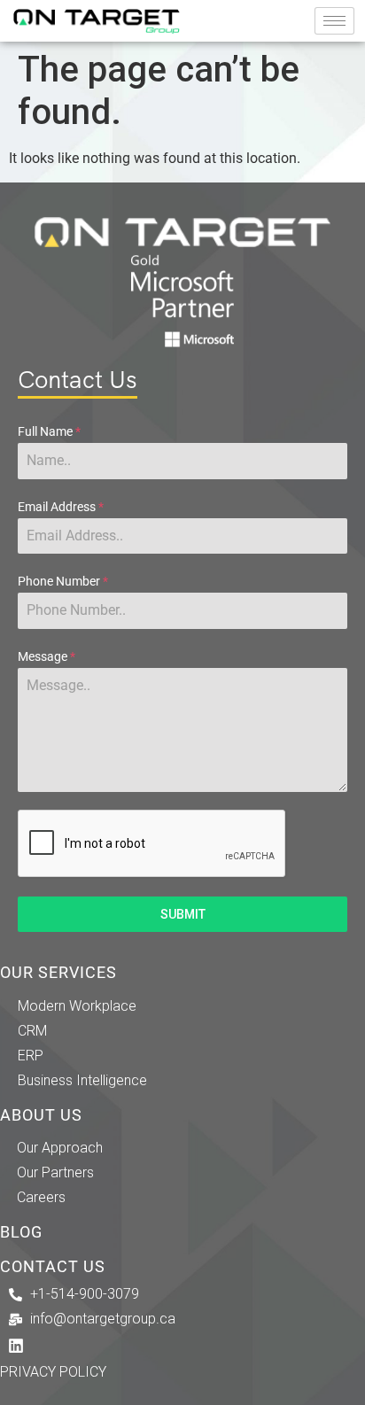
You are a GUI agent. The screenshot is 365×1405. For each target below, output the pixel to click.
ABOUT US (41, 1115)
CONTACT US (52, 1267)
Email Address (61, 507)
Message (46, 656)
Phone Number (63, 581)
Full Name (49, 431)
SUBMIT (183, 914)
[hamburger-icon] (334, 21)
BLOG (21, 1232)
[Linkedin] (16, 1346)
